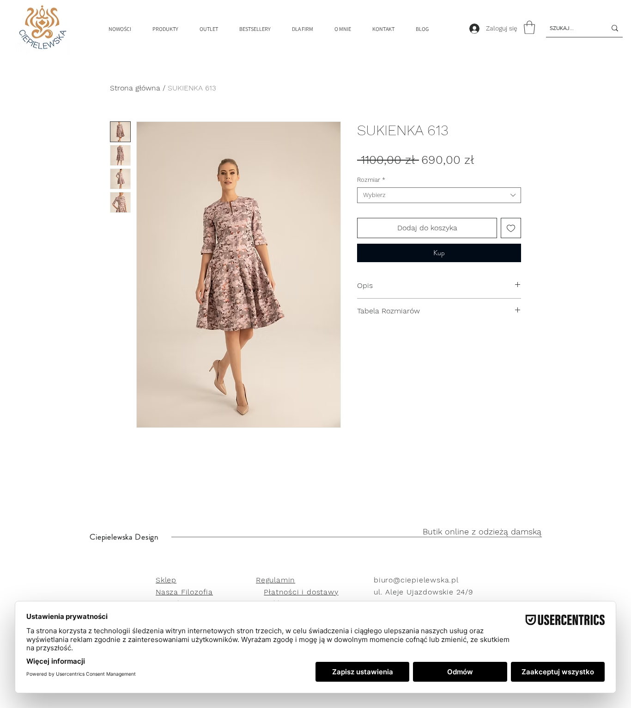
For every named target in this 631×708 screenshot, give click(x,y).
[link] (529, 27)
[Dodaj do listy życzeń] (511, 228)
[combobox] (439, 195)
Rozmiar (371, 179)
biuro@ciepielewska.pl (416, 580)
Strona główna (135, 88)
